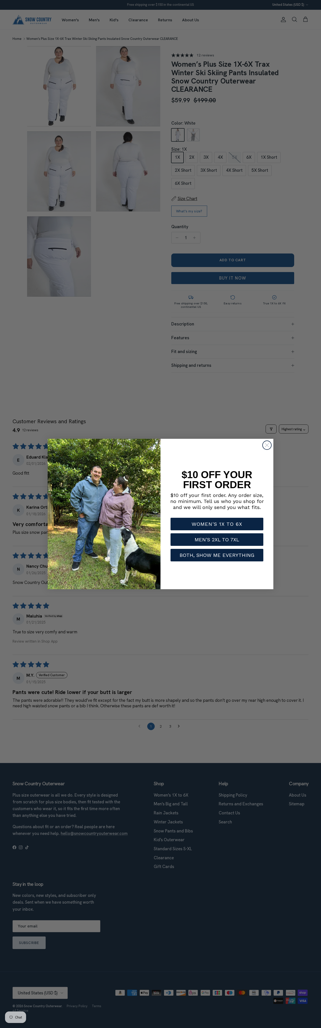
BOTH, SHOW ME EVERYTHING (217, 555)
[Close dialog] (267, 445)
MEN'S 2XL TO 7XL (217, 540)
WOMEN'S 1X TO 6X (217, 524)
